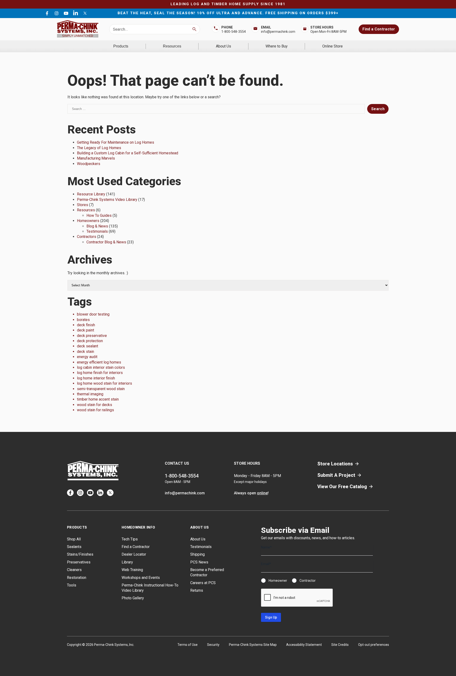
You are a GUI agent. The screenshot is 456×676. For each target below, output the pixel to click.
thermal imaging (90, 394)
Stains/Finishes (80, 554)
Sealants (74, 546)
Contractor (307, 580)
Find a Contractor (378, 29)
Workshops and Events (141, 577)
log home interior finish (96, 378)
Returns (196, 590)
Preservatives (78, 562)
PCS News (199, 562)
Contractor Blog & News (106, 242)
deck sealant (87, 346)
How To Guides (99, 215)
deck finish (86, 325)
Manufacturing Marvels (96, 158)
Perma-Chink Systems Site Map (253, 645)
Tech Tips (130, 539)
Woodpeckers (88, 163)
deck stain (85, 351)
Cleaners (74, 569)
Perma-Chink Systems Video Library (107, 199)
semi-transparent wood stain (101, 389)
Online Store (332, 46)
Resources (172, 46)
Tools (71, 585)
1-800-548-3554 (233, 31)
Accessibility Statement (304, 645)
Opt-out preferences (373, 645)
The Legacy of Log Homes (99, 148)
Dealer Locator (134, 554)
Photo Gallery (133, 598)
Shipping (197, 554)
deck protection (90, 341)
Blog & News (97, 226)
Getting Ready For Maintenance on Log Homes (115, 142)
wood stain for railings (95, 410)
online (262, 493)
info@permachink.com (278, 31)
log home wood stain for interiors (104, 383)
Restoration (76, 577)
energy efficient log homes (99, 362)
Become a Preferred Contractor (207, 572)
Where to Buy (277, 46)
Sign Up (271, 617)
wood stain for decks (94, 404)
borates (83, 319)
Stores (82, 205)
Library (127, 562)
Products (120, 46)
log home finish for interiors (100, 372)
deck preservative (92, 335)
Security (213, 645)
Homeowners (88, 220)
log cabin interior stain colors (101, 367)
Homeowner (278, 580)
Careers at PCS (203, 583)
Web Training (132, 569)
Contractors (86, 236)
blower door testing (93, 314)
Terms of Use (187, 645)
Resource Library (91, 194)
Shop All (74, 539)
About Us (223, 46)
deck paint (85, 330)
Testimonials (97, 231)
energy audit (87, 357)
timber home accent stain (98, 399)
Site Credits (340, 645)
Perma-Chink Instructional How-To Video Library (150, 588)
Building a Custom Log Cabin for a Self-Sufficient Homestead (127, 153)
